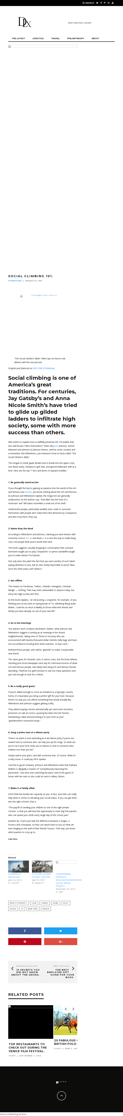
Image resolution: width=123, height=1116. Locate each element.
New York (33, 909)
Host (66, 903)
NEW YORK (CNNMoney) (44, 368)
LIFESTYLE (38, 38)
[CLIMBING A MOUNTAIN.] (18, 866)
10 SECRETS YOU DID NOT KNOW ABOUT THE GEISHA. (25, 972)
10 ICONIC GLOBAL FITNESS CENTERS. (41, 875)
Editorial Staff (64, 1052)
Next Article (61, 966)
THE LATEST (18, 38)
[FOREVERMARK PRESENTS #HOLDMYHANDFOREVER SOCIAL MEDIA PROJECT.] (66, 866)
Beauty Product (18, 903)
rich (27, 538)
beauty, (28, 491)
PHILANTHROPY (75, 38)
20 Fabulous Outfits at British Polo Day (29, 1042)
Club (34, 903)
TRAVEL (55, 38)
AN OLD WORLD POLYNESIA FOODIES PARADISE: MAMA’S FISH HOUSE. (76, 1044)
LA (22, 909)
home (55, 903)
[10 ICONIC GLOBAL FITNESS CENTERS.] (42, 866)
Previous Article (26, 966)
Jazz (56, 445)
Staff (12, 1049)
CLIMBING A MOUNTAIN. (14, 875)
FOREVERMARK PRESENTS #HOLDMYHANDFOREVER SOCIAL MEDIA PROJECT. (69, 880)
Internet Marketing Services (13, 1114)
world (46, 909)
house (13, 909)
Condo (44, 903)
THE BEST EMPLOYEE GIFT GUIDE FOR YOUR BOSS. (60, 973)
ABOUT (95, 38)
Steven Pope (15, 281)
